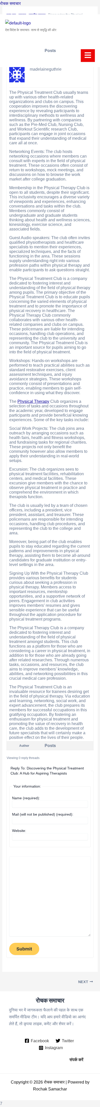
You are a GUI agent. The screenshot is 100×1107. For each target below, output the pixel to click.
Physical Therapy (33, 401)
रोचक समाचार (10, 3)
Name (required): (26, 798)
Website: (19, 831)
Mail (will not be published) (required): (42, 814)
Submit (24, 948)
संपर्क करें (76, 1059)
